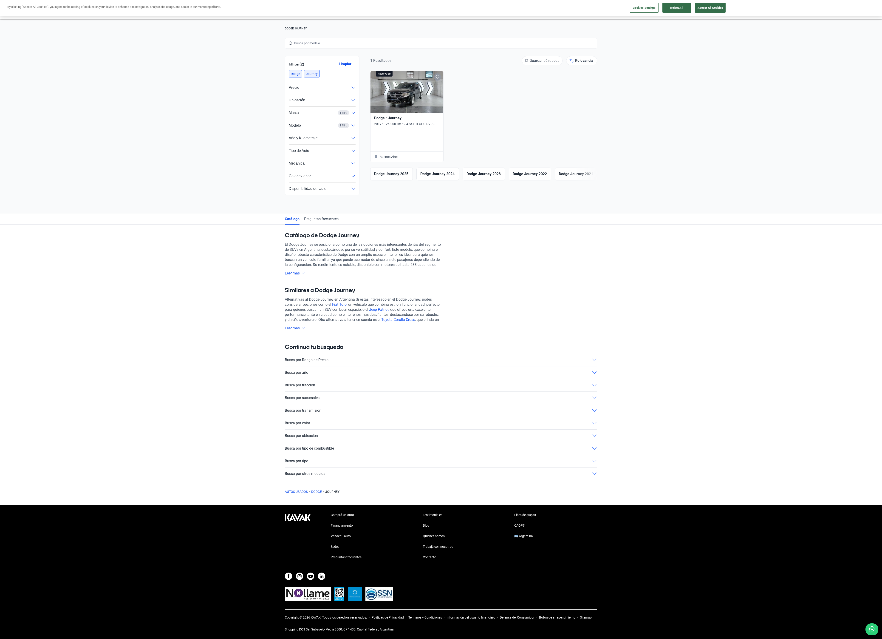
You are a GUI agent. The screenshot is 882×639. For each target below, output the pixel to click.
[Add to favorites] (437, 77)
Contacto (429, 557)
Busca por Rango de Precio (306, 360)
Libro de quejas (525, 515)
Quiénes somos (434, 536)
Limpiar (345, 64)
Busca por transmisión (303, 410)
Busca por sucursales (302, 398)
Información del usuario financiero (471, 617)
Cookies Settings (644, 7)
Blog (426, 525)
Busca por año (296, 372)
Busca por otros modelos (305, 473)
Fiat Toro (339, 304)
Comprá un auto (342, 515)
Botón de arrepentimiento (557, 617)
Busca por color (297, 423)
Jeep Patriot (379, 309)
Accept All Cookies (710, 7)
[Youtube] (310, 576)
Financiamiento (342, 525)
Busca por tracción (300, 385)
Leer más (292, 273)
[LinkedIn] (321, 576)
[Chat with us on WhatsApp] (872, 629)
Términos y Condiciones (425, 617)
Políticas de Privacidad (388, 617)
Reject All (676, 7)
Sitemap (586, 617)
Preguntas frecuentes (321, 219)
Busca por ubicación (301, 436)
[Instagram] (299, 576)
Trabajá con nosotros (438, 546)
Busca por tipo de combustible (309, 448)
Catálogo (292, 219)
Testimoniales (432, 515)
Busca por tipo (296, 461)
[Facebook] (288, 576)
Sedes (335, 546)
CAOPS (519, 525)
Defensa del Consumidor (517, 617)
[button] (295, 73)
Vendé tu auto (341, 536)
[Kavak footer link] (298, 536)
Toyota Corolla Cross (398, 319)
